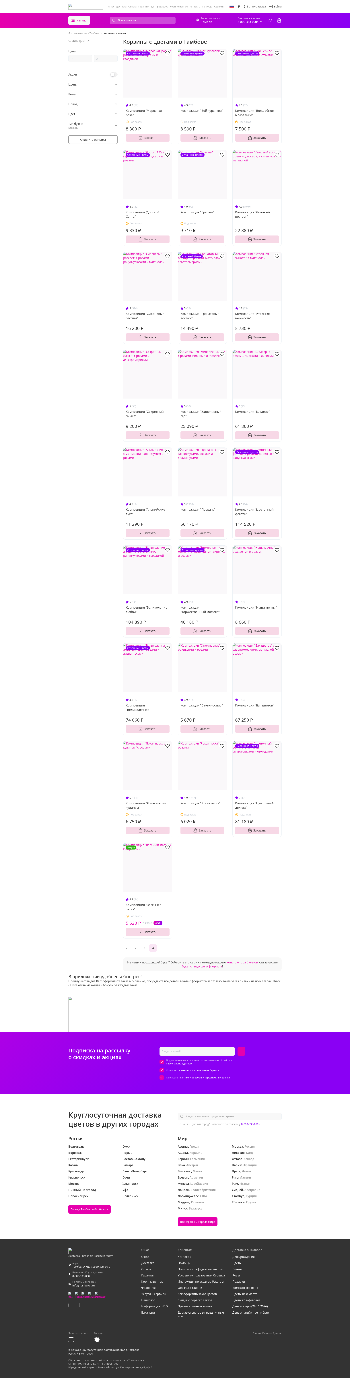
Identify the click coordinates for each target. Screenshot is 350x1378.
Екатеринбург (78, 1159)
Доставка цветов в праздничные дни (201, 1314)
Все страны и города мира (197, 1221)
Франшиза (148, 1288)
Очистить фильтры (93, 139)
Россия (249, 1147)
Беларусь (196, 1208)
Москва (73, 1184)
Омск (126, 1147)
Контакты (195, 6)
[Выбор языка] (232, 6)
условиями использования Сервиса (199, 1070)
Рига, (235, 1177)
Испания (197, 1202)
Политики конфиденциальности (200, 1269)
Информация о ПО (154, 1306)
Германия (197, 1159)
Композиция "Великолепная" (138, 707)
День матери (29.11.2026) (250, 1306)
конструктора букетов (242, 962)
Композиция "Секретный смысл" (145, 413)
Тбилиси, (238, 1202)
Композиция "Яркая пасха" (200, 803)
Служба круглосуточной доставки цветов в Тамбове (105, 1350)
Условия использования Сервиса (201, 1275)
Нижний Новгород (82, 1190)
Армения (196, 1177)
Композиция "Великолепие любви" (146, 609)
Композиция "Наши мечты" (256, 607)
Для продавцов (159, 6)
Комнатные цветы (245, 1288)
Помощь (207, 6)
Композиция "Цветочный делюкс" (254, 805)
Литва (197, 1171)
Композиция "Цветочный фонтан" (254, 511)
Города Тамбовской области (89, 1209)
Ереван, (183, 1177)
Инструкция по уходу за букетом (201, 1282)
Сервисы (219, 6)
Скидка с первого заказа (195, 1300)
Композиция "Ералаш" (197, 212)
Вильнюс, (185, 1171)
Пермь (127, 1153)
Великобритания (203, 1190)
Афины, (183, 1147)
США (203, 1196)
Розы (236, 1275)
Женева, (184, 1184)
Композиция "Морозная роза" (144, 112)
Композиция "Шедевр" (252, 411)
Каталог (82, 20)
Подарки (238, 1282)
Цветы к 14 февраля (246, 1300)
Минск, (183, 1208)
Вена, (182, 1165)
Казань (73, 1165)
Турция (251, 1196)
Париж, (237, 1165)
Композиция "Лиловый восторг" (252, 214)
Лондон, (184, 1190)
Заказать (150, 138)
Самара (127, 1165)
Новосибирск (78, 1196)
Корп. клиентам (179, 6)
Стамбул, (238, 1196)
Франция (250, 1165)
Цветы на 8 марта (244, 1294)
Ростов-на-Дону (133, 1159)
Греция (195, 1147)
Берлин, (183, 1159)
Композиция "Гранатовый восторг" (199, 316)
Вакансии (148, 1312)
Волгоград (76, 1147)
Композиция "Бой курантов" (201, 110)
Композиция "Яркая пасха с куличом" (146, 805)
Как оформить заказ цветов (197, 1294)
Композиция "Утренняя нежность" (253, 316)
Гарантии (143, 6)
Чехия (246, 1171)
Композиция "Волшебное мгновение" (254, 112)
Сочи (126, 1177)
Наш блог (148, 1300)
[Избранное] (269, 20)
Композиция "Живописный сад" (200, 413)
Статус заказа (257, 6)
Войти (278, 6)
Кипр (250, 1153)
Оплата (132, 6)
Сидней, (238, 1190)
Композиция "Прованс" (197, 509)
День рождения (243, 1257)
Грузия (251, 1202)
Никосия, (238, 1153)
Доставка (121, 6)
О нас (111, 6)
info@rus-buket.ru (83, 1285)
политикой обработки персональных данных (204, 1077)
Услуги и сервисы (153, 1294)
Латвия (245, 1177)
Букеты (237, 1269)
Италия (245, 1184)
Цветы (236, 1263)
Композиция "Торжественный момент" (200, 609)
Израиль (195, 1153)
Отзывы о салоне (190, 1288)
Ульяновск (130, 1184)
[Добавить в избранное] (167, 53)
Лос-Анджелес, (188, 1196)
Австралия (252, 1190)
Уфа (125, 1190)
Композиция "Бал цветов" (254, 705)
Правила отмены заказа (195, 1306)
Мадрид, (184, 1202)
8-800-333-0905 (250, 1124)
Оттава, (237, 1159)
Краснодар (76, 1171)
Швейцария (199, 1184)
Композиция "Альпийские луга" (145, 511)
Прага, (236, 1171)
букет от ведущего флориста (202, 966)
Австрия (192, 1165)
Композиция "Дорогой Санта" (142, 214)
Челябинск (130, 1196)
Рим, (235, 1184)
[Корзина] (279, 20)
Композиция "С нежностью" (201, 705)
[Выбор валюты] (239, 6)
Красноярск (76, 1177)
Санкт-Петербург (134, 1171)
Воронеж (75, 1153)
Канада (249, 1159)
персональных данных (179, 1063)
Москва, (238, 1147)
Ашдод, (183, 1153)
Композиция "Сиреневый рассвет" (145, 316)
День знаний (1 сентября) (250, 1312)
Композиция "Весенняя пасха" (143, 907)
